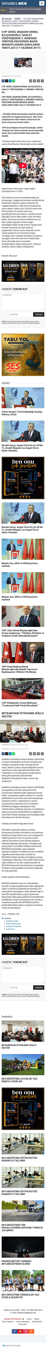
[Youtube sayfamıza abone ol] (20, 1331)
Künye (29, 1319)
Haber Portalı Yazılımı (13, 1346)
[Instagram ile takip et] (26, 1331)
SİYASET (17, 19)
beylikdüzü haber (12, 921)
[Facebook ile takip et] (14, 1331)
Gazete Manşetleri (22, 1322)
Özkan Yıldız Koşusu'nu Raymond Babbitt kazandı (25, 10)
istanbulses (10, 929)
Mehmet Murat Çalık (13, 924)
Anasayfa (8, 19)
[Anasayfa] (23, 1319)
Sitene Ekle (22, 1324)
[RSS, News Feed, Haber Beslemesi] (31, 1331)
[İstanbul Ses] (14, 3)
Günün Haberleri (8, 1322)
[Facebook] (3, 80)
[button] (34, 80)
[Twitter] (6, 80)
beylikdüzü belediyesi (13, 926)
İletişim (36, 1319)
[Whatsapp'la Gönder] (13, 80)
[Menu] (42, 3)
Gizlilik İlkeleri (37, 1322)
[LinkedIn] (10, 80)
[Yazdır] (30, 80)
